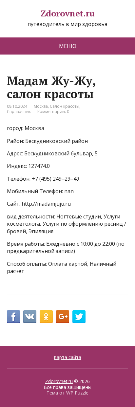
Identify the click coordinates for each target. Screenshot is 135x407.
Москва (41, 106)
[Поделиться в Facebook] (13, 316)
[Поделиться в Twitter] (79, 316)
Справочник (19, 111)
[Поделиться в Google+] (62, 316)
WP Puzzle (77, 393)
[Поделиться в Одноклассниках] (46, 316)
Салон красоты (64, 106)
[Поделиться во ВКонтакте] (29, 316)
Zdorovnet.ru (68, 13)
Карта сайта (67, 357)
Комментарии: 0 (53, 111)
